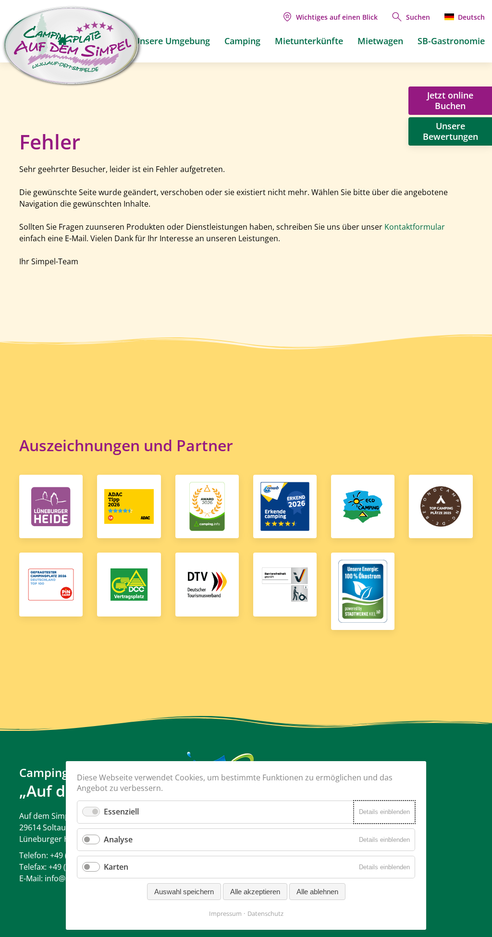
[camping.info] (207, 505)
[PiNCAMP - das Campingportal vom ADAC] (128, 505)
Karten (116, 867)
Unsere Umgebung (172, 41)
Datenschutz (265, 913)
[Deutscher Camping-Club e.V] (128, 584)
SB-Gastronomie (451, 41)
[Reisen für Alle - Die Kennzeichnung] (284, 584)
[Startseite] (62, 40)
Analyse (118, 839)
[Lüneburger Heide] (50, 505)
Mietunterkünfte (309, 41)
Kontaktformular (414, 227)
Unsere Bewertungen (450, 131)
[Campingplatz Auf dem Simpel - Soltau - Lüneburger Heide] (72, 46)
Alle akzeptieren (255, 892)
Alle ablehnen (317, 892)
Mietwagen (380, 41)
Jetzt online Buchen (450, 100)
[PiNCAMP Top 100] (50, 584)
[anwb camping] (284, 505)
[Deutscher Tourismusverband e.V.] (207, 584)
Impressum (225, 913)
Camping (242, 41)
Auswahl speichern (184, 892)
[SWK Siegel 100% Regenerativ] (362, 590)
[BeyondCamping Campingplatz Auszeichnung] (440, 505)
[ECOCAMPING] (362, 505)
